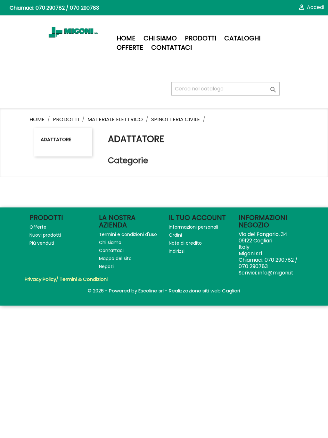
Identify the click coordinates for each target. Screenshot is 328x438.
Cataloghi (242, 38)
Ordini (175, 235)
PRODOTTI (200, 38)
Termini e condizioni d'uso (128, 234)
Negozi (106, 266)
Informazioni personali (193, 227)
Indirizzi (176, 251)
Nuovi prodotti (45, 235)
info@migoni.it (275, 272)
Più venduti (41, 243)
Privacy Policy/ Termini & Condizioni (66, 279)
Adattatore (56, 139)
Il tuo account (197, 217)
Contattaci (171, 47)
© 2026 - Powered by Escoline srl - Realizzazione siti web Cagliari (164, 290)
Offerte (130, 47)
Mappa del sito (115, 258)
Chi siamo (160, 38)
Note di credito (185, 243)
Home (126, 38)
